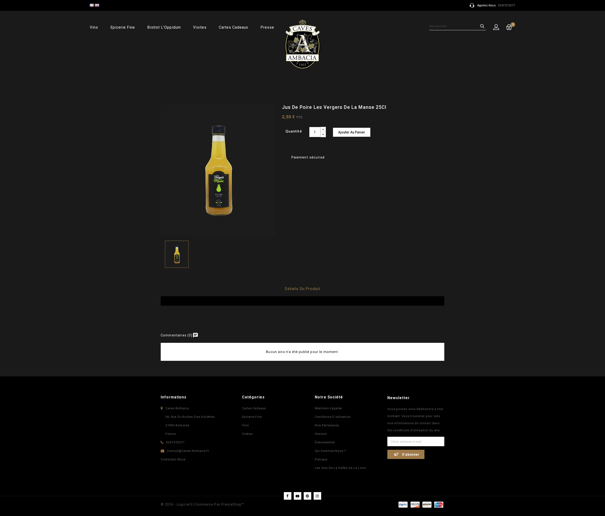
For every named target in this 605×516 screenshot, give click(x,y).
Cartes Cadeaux (254, 408)
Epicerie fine (122, 27)
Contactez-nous (173, 459)
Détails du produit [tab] (302, 288)
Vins (94, 27)
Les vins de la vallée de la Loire (340, 468)
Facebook (287, 496)
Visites (200, 27)
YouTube (297, 496)
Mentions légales (328, 408)
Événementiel (325, 442)
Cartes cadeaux (233, 27)
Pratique (321, 459)
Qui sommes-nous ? (330, 451)
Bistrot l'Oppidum (164, 27)
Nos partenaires (327, 425)
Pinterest (307, 496)
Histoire (321, 434)
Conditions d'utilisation (333, 417)
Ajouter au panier (351, 132)
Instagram (317, 496)
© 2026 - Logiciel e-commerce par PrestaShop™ (202, 504)
